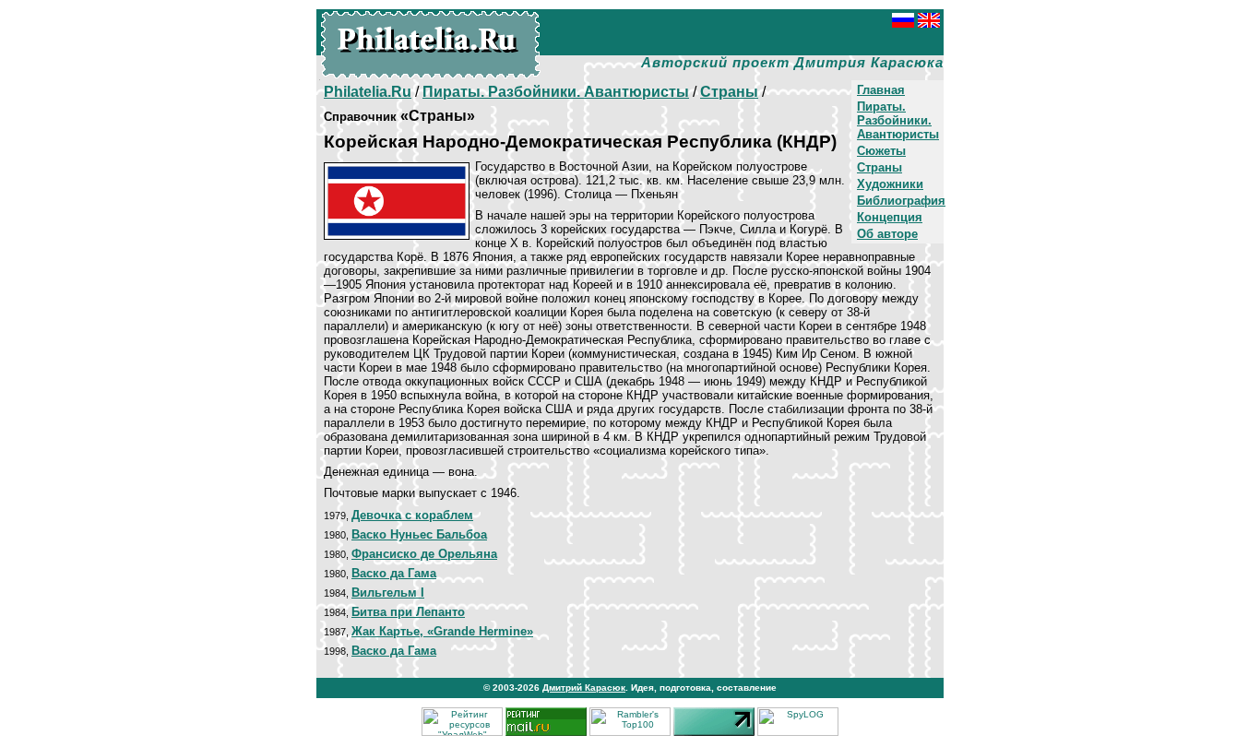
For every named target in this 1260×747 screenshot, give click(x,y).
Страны (879, 167)
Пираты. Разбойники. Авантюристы (898, 120)
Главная (881, 90)
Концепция (889, 217)
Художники (890, 184)
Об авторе (887, 234)
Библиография (901, 201)
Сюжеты (881, 151)
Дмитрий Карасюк (583, 687)
